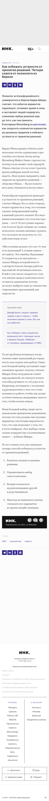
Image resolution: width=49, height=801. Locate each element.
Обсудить (12, 708)
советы (28, 541)
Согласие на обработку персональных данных (23, 679)
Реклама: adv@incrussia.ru (24, 659)
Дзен (37, 770)
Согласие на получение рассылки (17, 692)
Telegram (37, 777)
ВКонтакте (15, 770)
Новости (6, 63)
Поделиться (12, 756)
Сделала (12, 712)
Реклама (36, 712)
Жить (12, 752)
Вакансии (36, 716)
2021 (4, 541)
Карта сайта (7, 671)
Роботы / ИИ (12, 716)
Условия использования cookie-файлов (19, 688)
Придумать (12, 736)
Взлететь (12, 744)
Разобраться (12, 740)
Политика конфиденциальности (16, 683)
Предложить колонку (36, 720)
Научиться (12, 760)
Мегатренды (12, 732)
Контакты (36, 708)
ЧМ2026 (12, 720)
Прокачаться (13, 724)
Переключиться (12, 748)
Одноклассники (14, 777)
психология (15, 541)
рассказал (39, 124)
